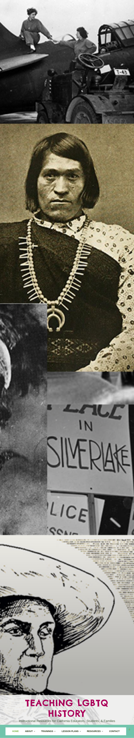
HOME (15, 731)
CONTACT (114, 731)
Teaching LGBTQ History (67, 708)
